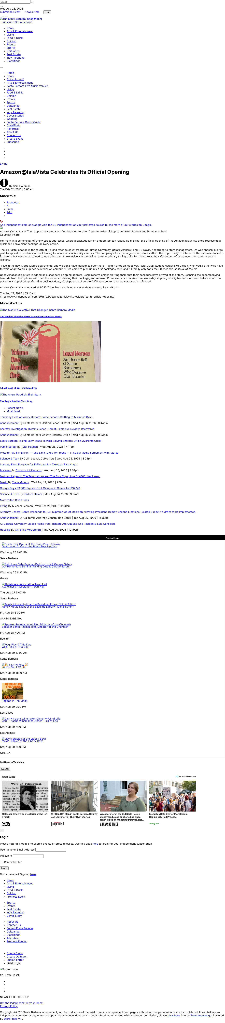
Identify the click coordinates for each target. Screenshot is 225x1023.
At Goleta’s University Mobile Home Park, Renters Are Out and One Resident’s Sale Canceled (57, 523)
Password (6, 855)
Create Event (15, 138)
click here (174, 1015)
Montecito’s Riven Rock (14, 500)
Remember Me (12, 862)
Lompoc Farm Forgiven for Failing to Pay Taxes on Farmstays (38, 464)
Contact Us (14, 135)
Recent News (15, 407)
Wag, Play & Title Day (15, 646)
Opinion (11, 41)
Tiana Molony (20, 482)
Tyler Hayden (29, 446)
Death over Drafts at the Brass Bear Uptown (29, 546)
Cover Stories (15, 115)
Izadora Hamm (33, 494)
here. (33, 874)
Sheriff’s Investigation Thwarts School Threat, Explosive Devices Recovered (47, 429)
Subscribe (8, 22)
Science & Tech (10, 458)
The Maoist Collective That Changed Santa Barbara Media (31, 316)
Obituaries (13, 51)
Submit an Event (10, 11)
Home (10, 72)
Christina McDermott (28, 470)
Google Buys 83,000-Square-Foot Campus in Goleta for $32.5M (40, 488)
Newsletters (32, 11)
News (10, 28)
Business (6, 470)
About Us (12, 132)
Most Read (13, 411)
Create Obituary (17, 956)
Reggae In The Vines (14, 700)
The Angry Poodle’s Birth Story (16, 401)
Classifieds (13, 61)
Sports (11, 47)
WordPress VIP (13, 1018)
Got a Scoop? (23, 22)
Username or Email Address (17, 849)
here (95, 843)
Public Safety (8, 446)
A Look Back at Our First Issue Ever (18, 388)
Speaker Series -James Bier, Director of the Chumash (35, 626)
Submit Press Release (20, 928)
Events (11, 44)
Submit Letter (15, 959)
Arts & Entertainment (20, 31)
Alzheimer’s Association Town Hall (23, 586)
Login (47, 12)
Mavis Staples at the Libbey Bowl (22, 741)
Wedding (12, 118)
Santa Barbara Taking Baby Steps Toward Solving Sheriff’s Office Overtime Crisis (50, 440)
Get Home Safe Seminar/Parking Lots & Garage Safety (36, 566)
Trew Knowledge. (202, 1015)
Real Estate (14, 54)
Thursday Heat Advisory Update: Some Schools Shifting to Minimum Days (46, 417)
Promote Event (16, 896)
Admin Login (14, 963)
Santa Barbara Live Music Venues (27, 86)
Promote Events (17, 941)
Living (10, 34)
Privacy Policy (9, 1006)
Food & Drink (15, 37)
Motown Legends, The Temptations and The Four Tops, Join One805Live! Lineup (50, 476)
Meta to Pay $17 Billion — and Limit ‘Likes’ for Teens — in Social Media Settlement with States (59, 452)
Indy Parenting (16, 57)
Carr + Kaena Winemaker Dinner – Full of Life (30, 720)
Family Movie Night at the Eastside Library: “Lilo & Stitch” (37, 606)
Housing (5, 529)
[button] (25, 803)
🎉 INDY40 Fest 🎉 (13, 667)
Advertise (13, 128)
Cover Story (14, 915)
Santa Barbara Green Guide (24, 122)
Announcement (9, 423)
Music (4, 482)
